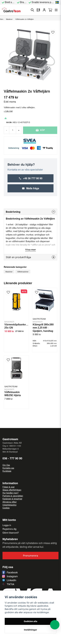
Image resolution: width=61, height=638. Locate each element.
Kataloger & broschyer (12, 498)
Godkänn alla (30, 621)
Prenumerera (30, 555)
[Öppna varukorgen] (50, 10)
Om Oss (6, 464)
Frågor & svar (9, 486)
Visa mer (30, 249)
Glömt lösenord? (11, 532)
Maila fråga (32, 188)
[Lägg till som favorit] (38, 10)
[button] (57, 2)
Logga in (7, 525)
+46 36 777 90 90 (32, 178)
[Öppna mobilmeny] (56, 10)
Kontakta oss (8, 467)
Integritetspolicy (9, 504)
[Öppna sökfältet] (32, 10)
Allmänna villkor (10, 501)
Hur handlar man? (10, 492)
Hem (1, 19)
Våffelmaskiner (22, 271)
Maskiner (9, 19)
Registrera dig (9, 528)
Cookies (6, 507)
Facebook (12, 572)
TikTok (10, 584)
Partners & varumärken (13, 495)
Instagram (12, 576)
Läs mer (9, 110)
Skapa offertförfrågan (12, 489)
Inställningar (30, 629)
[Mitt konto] (44, 10)
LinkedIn (11, 580)
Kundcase (7, 470)
